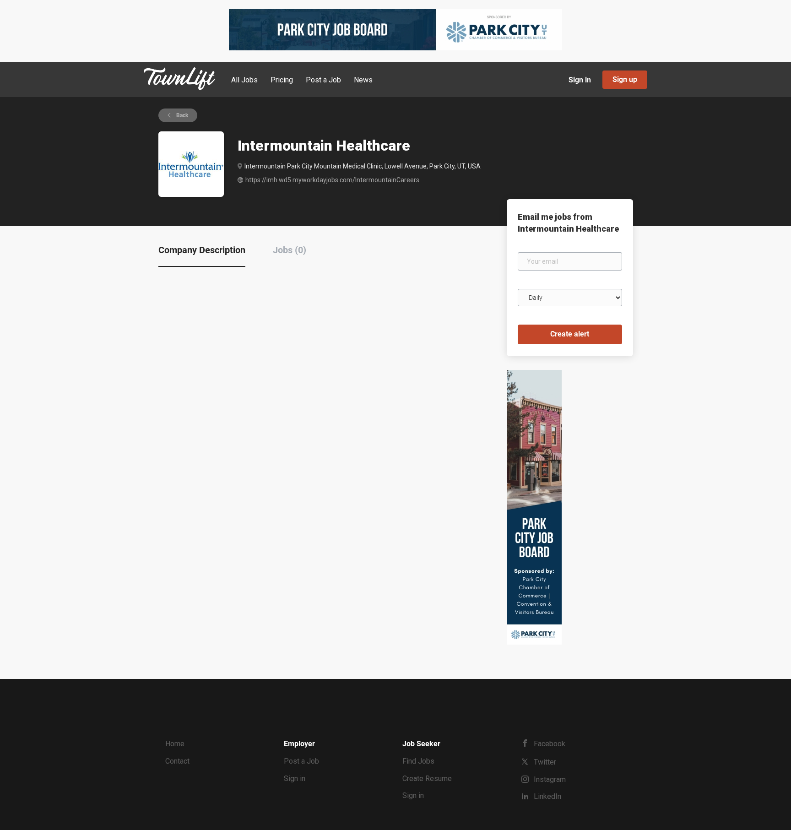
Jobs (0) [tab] (289, 249)
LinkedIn (547, 796)
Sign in (580, 80)
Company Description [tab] (201, 249)
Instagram (550, 779)
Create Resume (427, 778)
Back (181, 115)
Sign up (624, 79)
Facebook (549, 743)
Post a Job (301, 761)
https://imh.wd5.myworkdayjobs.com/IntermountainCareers (332, 180)
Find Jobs (418, 761)
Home (174, 743)
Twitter (545, 762)
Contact (177, 761)
